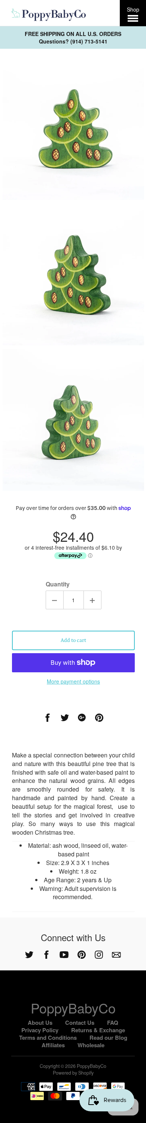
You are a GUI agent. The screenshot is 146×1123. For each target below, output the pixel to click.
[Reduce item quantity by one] (55, 600)
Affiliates (53, 1045)
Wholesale (90, 1045)
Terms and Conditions (48, 1037)
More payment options (73, 681)
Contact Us (79, 1022)
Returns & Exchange (98, 1030)
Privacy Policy (39, 1030)
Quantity (58, 584)
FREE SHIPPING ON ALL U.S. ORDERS (73, 33)
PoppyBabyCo (73, 1007)
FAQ (112, 1022)
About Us (40, 1022)
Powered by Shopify (73, 1072)
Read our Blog (108, 1037)
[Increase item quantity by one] (92, 600)
